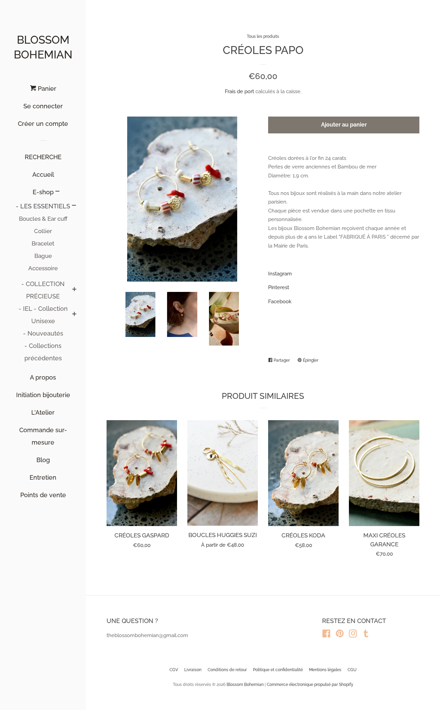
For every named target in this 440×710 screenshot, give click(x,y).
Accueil (43, 174)
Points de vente (43, 495)
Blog (43, 459)
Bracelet (43, 243)
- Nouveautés (43, 333)
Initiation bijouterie (43, 394)
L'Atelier (43, 412)
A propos (43, 377)
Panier (46, 88)
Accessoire (43, 268)
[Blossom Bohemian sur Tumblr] (366, 635)
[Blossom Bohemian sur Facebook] (326, 635)
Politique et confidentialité (278, 669)
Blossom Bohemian (43, 47)
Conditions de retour (227, 669)
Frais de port (239, 91)
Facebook (280, 301)
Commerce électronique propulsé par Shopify (310, 684)
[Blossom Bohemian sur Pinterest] (340, 635)
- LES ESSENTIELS (43, 206)
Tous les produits (263, 36)
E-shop (43, 192)
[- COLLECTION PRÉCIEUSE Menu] (74, 290)
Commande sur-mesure (43, 436)
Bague (43, 255)
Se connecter (43, 106)
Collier (43, 231)
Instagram (280, 274)
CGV (173, 669)
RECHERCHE (43, 157)
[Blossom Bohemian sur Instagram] (353, 635)
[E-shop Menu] (57, 192)
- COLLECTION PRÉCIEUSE (43, 290)
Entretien (43, 477)
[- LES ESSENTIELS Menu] (74, 206)
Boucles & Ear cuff (43, 218)
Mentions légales (325, 669)
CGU (352, 669)
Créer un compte (43, 123)
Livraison (192, 669)
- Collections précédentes (43, 352)
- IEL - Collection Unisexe (43, 315)
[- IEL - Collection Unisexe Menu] (74, 314)
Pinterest (278, 287)
